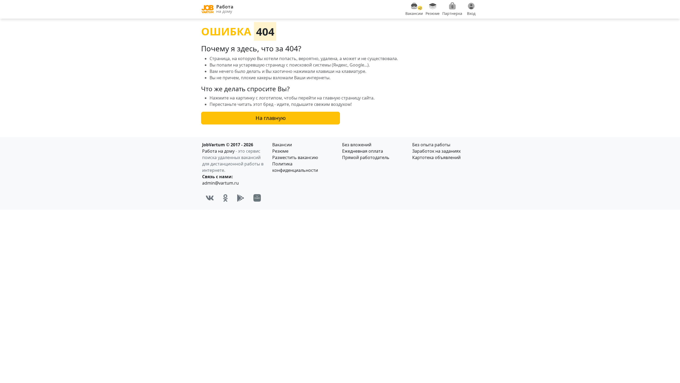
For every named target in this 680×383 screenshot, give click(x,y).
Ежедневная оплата (362, 151)
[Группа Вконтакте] (210, 197)
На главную (271, 118)
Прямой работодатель (365, 157)
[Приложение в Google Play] (240, 197)
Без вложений (356, 145)
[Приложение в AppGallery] (257, 197)
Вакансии (282, 145)
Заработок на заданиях (436, 151)
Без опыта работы (431, 145)
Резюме (280, 151)
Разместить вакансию (295, 157)
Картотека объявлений (436, 157)
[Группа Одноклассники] (225, 197)
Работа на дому (218, 151)
